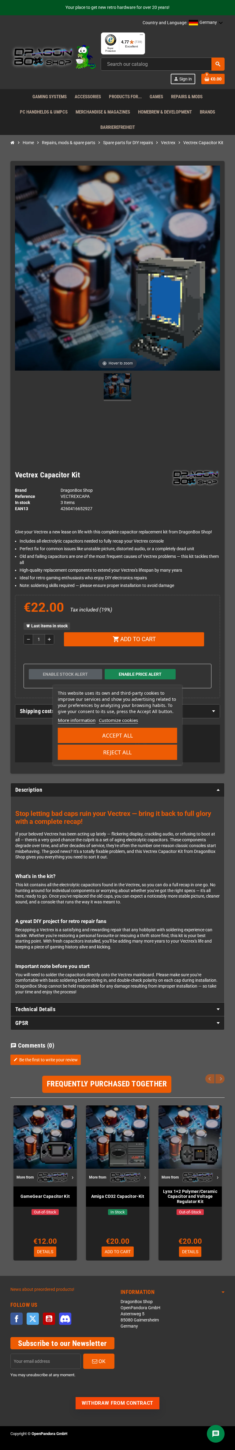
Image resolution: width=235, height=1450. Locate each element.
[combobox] (163, 64)
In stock (22, 502)
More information (76, 720)
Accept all (117, 735)
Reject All (117, 752)
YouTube (49, 1319)
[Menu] (141, 36)
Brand (21, 490)
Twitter (33, 1319)
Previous (209, 1078)
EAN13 (21, 508)
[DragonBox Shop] (53, 58)
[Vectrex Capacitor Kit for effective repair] (117, 387)
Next (220, 1078)
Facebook (16, 1319)
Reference (25, 496)
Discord (65, 1319)
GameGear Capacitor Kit (45, 1196)
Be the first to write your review (45, 1059)
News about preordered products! (42, 1289)
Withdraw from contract (117, 1403)
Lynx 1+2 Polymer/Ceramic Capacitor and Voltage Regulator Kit (190, 1196)
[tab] (117, 790)
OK (101, 1361)
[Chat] (216, 1434)
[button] (206, 23)
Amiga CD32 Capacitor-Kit (117, 1196)
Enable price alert (140, 674)
